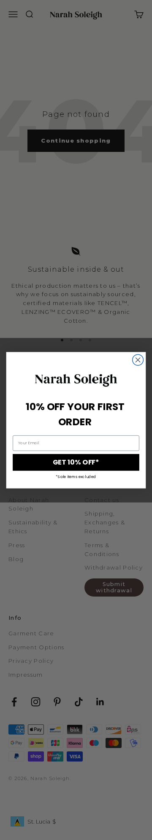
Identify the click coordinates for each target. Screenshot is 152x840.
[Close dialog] (138, 359)
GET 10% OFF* (76, 462)
